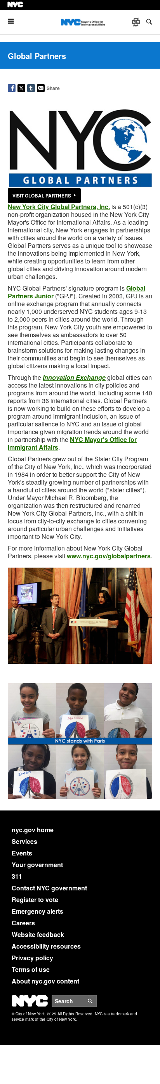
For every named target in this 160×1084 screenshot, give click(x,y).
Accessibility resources (46, 946)
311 (17, 876)
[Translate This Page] (136, 22)
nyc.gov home (33, 829)
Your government (37, 864)
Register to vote (35, 899)
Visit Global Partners (41, 195)
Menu (14, 21)
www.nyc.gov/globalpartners (109, 555)
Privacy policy (32, 957)
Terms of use (31, 969)
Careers (23, 922)
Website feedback (38, 934)
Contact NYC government (49, 887)
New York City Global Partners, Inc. (59, 206)
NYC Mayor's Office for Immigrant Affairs (72, 443)
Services (24, 841)
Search (96, 1001)
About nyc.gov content (45, 981)
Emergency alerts (37, 911)
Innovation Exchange (74, 377)
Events (22, 852)
